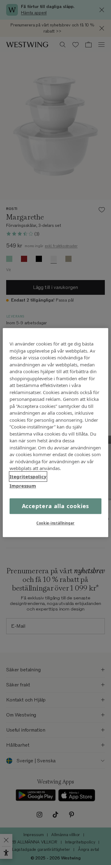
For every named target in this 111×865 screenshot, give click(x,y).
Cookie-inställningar (55, 523)
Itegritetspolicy (28, 476)
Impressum (23, 486)
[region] (55, 432)
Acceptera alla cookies (55, 506)
